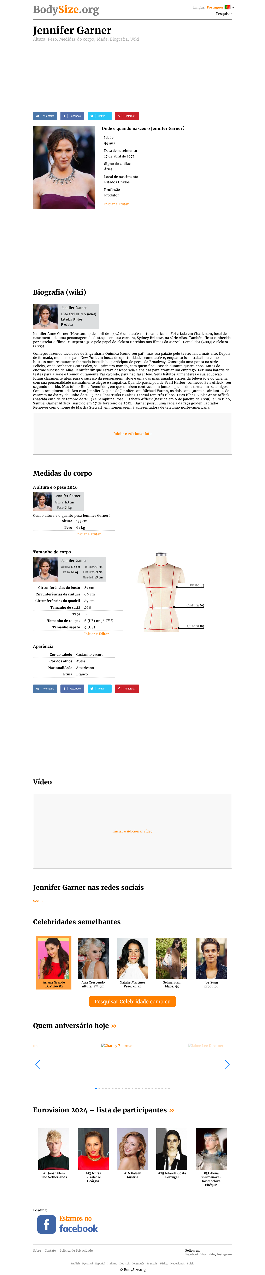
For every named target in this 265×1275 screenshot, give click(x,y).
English (75, 1263)
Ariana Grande (54, 984)
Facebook (192, 1254)
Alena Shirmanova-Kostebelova (211, 1175)
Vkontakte (207, 1254)
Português (138, 1263)
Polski (190, 1263)
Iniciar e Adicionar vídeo (132, 831)
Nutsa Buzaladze (93, 1175)
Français (152, 1263)
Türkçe (164, 1263)
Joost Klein (54, 1175)
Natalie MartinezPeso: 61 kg (132, 984)
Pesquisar (224, 14)
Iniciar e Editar (116, 204)
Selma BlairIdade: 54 (172, 984)
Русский (87, 1263)
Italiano (112, 1263)
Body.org (66, 9)
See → (38, 901)
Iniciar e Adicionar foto (132, 434)
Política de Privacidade (76, 1250)
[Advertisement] (132, 73)
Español (100, 1263)
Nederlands (177, 1263)
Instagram (224, 1254)
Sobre (37, 1250)
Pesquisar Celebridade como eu (132, 1001)
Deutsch (124, 1263)
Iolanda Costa (172, 1175)
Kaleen (132, 1175)
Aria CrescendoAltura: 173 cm (93, 984)
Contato (50, 1250)
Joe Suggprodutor (211, 984)
